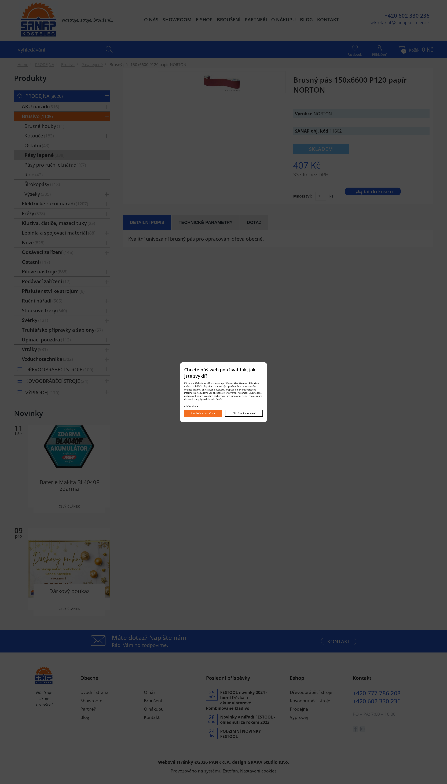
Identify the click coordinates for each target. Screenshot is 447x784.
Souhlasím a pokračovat (203, 413)
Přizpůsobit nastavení (244, 413)
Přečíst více (190, 406)
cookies (234, 383)
